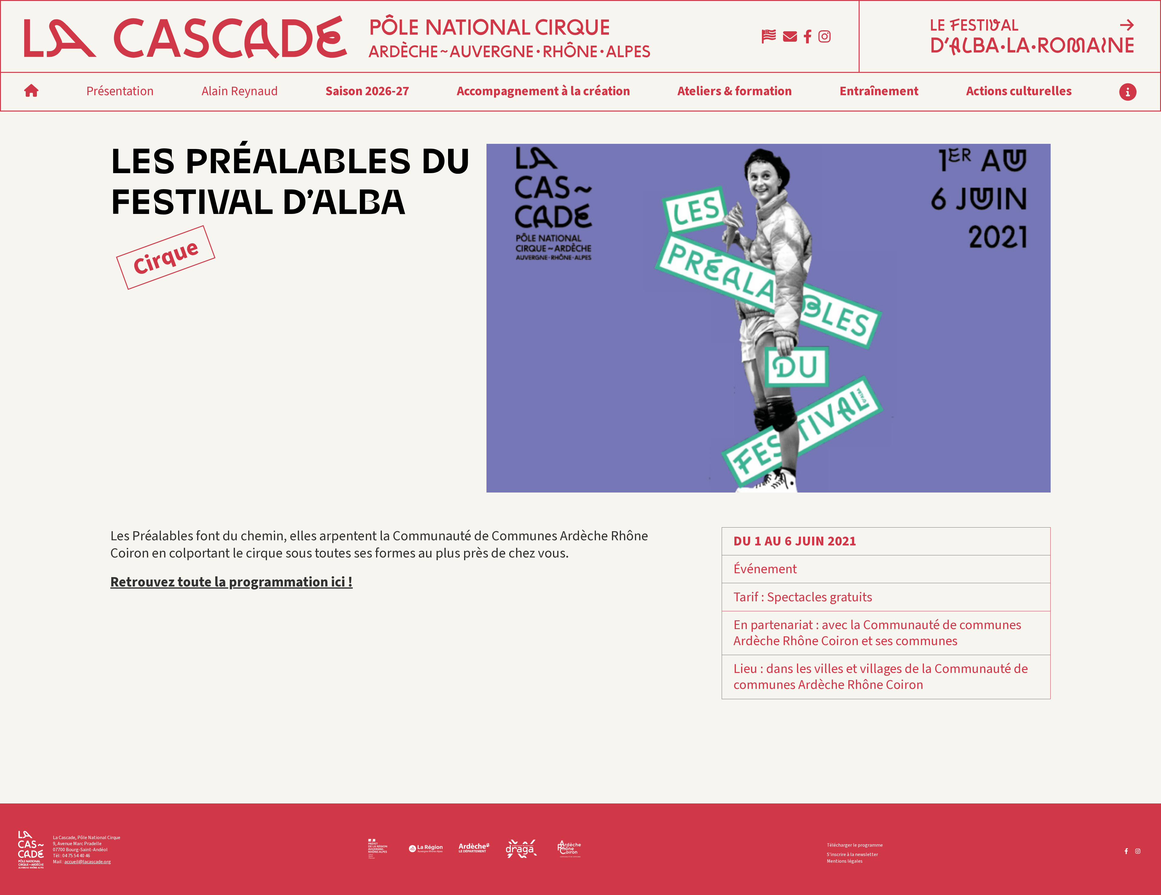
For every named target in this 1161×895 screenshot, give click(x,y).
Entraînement (879, 91)
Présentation (120, 91)
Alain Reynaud (240, 91)
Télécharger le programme (855, 845)
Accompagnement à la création (543, 91)
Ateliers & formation (735, 91)
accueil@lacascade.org (87, 861)
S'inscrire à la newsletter (852, 854)
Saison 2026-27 (367, 91)
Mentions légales (845, 861)
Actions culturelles (1019, 91)
